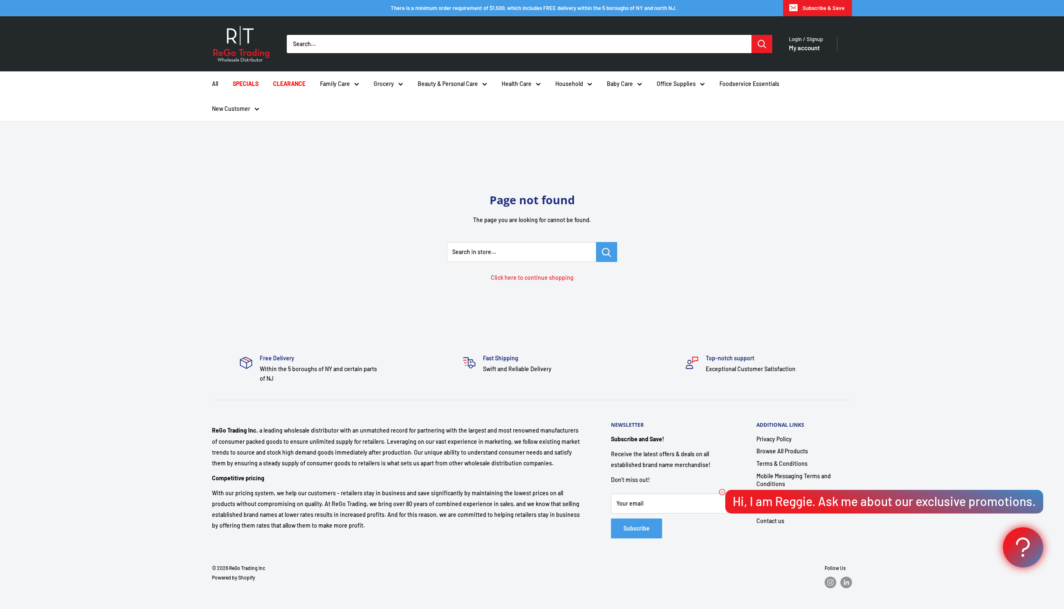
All (215, 83)
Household (569, 83)
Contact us (770, 520)
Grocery (384, 83)
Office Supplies (676, 83)
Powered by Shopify (233, 577)
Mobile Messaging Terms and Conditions (793, 480)
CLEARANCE (289, 83)
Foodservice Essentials (749, 83)
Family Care (335, 83)
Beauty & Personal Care (448, 83)
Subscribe (636, 528)
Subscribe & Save (824, 8)
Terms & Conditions (782, 463)
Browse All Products (782, 451)
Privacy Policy (774, 439)
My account (804, 47)
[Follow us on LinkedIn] (846, 582)
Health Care (517, 83)
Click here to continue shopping (532, 277)
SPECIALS (246, 83)
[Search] (761, 44)
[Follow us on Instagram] (830, 582)
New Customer (231, 108)
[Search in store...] (606, 252)
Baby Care (620, 83)
